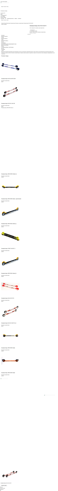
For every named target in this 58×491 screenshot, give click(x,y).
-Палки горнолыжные (18, 396)
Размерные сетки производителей (49, 388)
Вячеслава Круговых (8, 463)
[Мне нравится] (7, 77)
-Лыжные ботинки (18, 383)
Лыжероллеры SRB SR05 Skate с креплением (11, 198)
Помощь (45, 385)
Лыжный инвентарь (7, 23)
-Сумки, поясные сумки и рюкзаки (35, 385)
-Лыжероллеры (17, 381)
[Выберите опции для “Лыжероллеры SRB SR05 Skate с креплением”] (2, 197)
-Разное (31, 383)
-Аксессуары (17, 391)
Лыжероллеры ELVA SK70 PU (7, 298)
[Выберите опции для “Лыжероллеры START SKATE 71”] (2, 247)
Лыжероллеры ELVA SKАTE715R (8, 78)
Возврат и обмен (46, 383)
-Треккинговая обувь (33, 397)
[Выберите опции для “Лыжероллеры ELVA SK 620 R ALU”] (2, 321)
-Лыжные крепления (18, 384)
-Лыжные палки (17, 385)
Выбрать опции (3, 485)
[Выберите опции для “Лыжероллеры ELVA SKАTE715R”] (2, 77)
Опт (44, 386)
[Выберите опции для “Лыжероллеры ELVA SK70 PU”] (2, 296)
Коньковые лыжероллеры (19, 23)
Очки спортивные (33, 381)
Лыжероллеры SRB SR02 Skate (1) (8, 223)
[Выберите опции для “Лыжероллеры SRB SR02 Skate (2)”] (2, 272)
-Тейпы (31, 386)
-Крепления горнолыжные (19, 394)
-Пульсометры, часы (33, 382)
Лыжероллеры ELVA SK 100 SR (8, 103)
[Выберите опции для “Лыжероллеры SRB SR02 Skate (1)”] (2, 222)
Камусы (31, 380)
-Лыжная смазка (17, 382)
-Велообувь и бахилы (33, 395)
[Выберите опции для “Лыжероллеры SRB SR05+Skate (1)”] (2, 172)
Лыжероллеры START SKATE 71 (8, 248)
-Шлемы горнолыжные (18, 397)
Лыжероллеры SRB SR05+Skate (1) (9, 173)
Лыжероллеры (12, 23)
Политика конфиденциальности (49, 391)
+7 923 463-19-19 (4, 448)
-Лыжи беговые (17, 380)
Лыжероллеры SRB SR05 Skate (8, 347)
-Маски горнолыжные (18, 395)
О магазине (46, 380)
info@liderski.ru (3, 447)
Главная (2, 23)
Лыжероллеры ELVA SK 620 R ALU (8, 323)
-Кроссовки (31, 396)
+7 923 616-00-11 (4, 450)
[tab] (29, 34)
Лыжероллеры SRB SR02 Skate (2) (8, 273)
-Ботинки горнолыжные (19, 392)
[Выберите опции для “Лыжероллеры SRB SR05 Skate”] (2, 346)
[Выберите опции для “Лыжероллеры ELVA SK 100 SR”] (2, 102)
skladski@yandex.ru (5, 449)
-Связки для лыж (32, 384)
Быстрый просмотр (5, 77)
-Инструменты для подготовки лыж (20, 386)
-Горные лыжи (17, 393)
